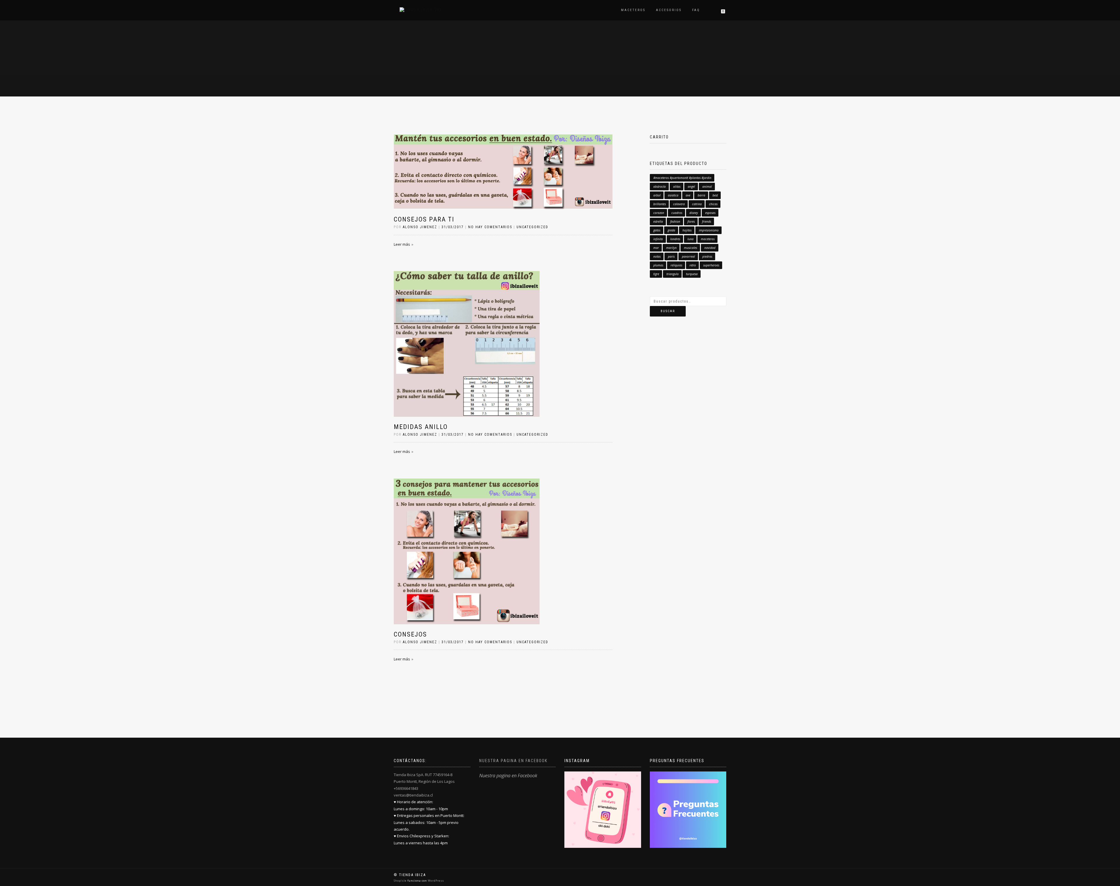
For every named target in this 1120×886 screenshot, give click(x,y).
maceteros (708, 239)
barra (701, 195)
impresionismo (709, 230)
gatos (656, 230)
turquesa (692, 274)
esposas (710, 213)
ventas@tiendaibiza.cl (413, 795)
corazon (658, 213)
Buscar (668, 311)
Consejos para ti (424, 219)
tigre (656, 274)
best (715, 195)
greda (671, 230)
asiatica (673, 195)
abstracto (659, 186)
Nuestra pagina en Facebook (513, 760)
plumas (658, 265)
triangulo (672, 274)
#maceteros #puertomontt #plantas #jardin (682, 178)
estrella (658, 221)
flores (691, 221)
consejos (410, 634)
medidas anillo (421, 426)
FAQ (696, 10)
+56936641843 (406, 788)
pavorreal (688, 256)
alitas (676, 186)
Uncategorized (532, 227)
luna (690, 239)
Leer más (402, 244)
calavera (679, 204)
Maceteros (633, 10)
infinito (658, 239)
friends (706, 221)
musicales (690, 248)
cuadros (676, 213)
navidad (709, 248)
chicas (713, 204)
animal (707, 186)
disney (694, 213)
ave (688, 195)
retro (693, 265)
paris (671, 256)
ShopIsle (400, 881)
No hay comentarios (490, 227)
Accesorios (669, 10)
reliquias (676, 265)
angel (691, 186)
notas (657, 256)
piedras (707, 256)
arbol (657, 195)
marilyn (671, 248)
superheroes (711, 265)
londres (675, 239)
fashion (675, 221)
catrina (697, 204)
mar (656, 248)
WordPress (435, 881)
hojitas (687, 230)
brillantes (659, 204)
